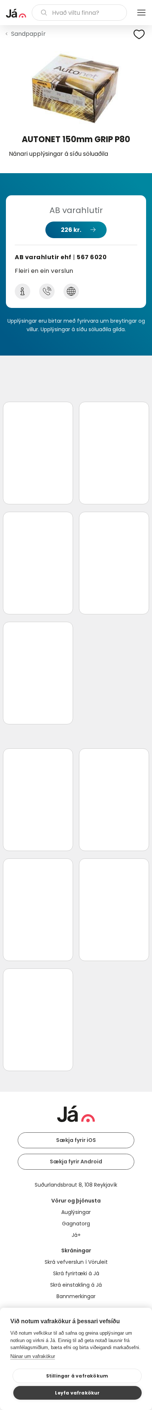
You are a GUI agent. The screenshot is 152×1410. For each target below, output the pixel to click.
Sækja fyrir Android (76, 1161)
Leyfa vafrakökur (77, 1393)
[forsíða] (16, 13)
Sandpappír (28, 34)
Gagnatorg (76, 1223)
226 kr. (71, 230)
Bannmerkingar (76, 1296)
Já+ (76, 1235)
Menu (141, 12)
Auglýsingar (76, 1212)
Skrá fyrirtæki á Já (76, 1273)
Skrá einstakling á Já (76, 1285)
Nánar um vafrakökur (32, 1356)
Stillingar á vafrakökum (77, 1376)
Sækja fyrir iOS (76, 1140)
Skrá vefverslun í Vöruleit (76, 1262)
